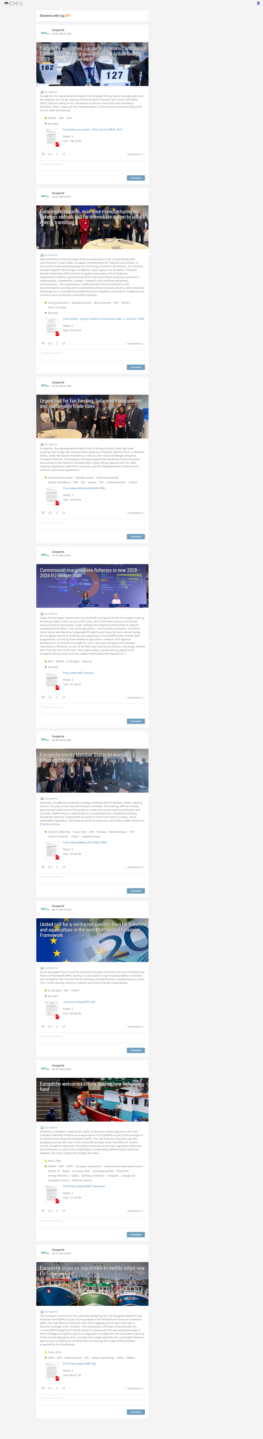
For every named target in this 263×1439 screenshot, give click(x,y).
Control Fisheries (58, 836)
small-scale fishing (103, 1357)
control (133, 482)
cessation (112, 1175)
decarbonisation (81, 302)
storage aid (128, 1175)
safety (75, 1175)
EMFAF (52, 118)
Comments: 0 (135, 154)
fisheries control (82, 1180)
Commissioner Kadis (60, 477)
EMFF (70, 1166)
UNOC (75, 836)
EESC (69, 118)
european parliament (88, 1166)
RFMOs (130, 1357)
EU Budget (73, 661)
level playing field (103, 1171)
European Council (58, 1180)
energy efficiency (58, 1175)
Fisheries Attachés (107, 477)
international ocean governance (123, 1166)
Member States (85, 477)
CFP (132, 832)
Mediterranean (118, 832)
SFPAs (120, 1357)
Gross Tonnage (57, 307)
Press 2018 (54, 1352)
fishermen (122, 1171)
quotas (92, 482)
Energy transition (58, 302)
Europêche (51, 1127)
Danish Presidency (59, 482)
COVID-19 (54, 1171)
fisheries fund (73, 1357)
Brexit (65, 1171)
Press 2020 (54, 1160)
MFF (61, 118)
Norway (101, 832)
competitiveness (116, 482)
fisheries (87, 661)
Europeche (58, 30)
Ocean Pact (79, 832)
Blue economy (102, 302)
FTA (101, 482)
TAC (83, 482)
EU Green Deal (81, 1171)
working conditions (92, 1175)
